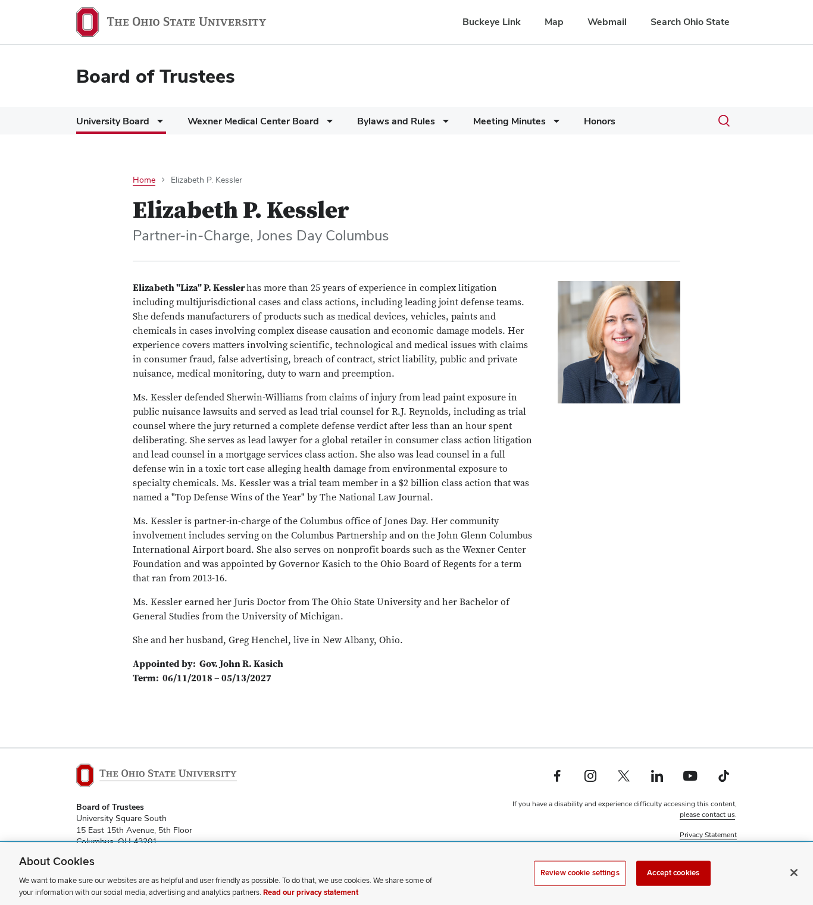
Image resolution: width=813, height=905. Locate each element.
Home (144, 179)
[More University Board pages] (157, 124)
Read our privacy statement (310, 892)
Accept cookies (673, 873)
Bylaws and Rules (396, 121)
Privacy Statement (708, 835)
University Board (112, 121)
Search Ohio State (690, 21)
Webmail (607, 21)
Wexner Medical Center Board (253, 121)
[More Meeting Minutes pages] (554, 124)
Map (554, 21)
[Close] (794, 873)
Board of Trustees (155, 76)
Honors (599, 121)
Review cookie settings (580, 873)
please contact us (707, 814)
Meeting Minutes (509, 121)
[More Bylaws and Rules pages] (443, 124)
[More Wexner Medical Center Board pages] (327, 124)
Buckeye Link (491, 21)
